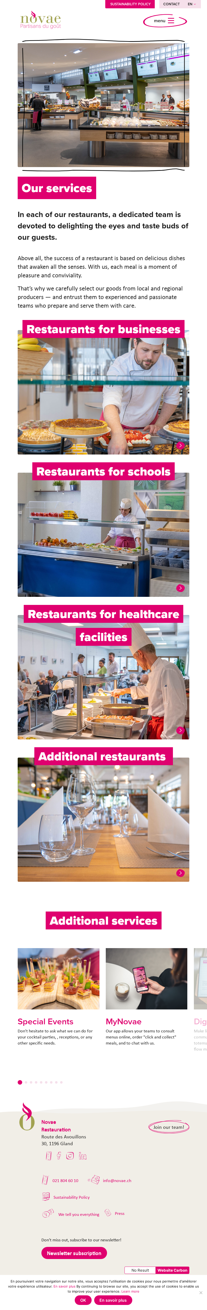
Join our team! (168, 1127)
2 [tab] (26, 1082)
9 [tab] (61, 1082)
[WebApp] (49, 1155)
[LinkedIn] (83, 1156)
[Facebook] (59, 1156)
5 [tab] (41, 1082)
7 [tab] (51, 1082)
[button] (180, 445)
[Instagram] (70, 1155)
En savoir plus (64, 1286)
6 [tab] (46, 1082)
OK (83, 1300)
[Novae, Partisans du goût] (40, 20)
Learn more (130, 1291)
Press (119, 1213)
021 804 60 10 (65, 1181)
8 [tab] (56, 1082)
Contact (171, 4)
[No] (200, 1292)
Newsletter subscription (74, 1253)
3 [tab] (31, 1082)
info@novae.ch (117, 1181)
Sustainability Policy (130, 4)
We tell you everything (78, 1214)
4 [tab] (36, 1082)
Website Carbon (172, 1270)
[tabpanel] (58, 997)
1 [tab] (20, 1082)
